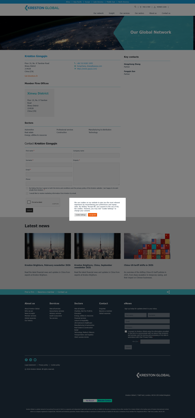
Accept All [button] (92, 215)
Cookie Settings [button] (81, 215)
